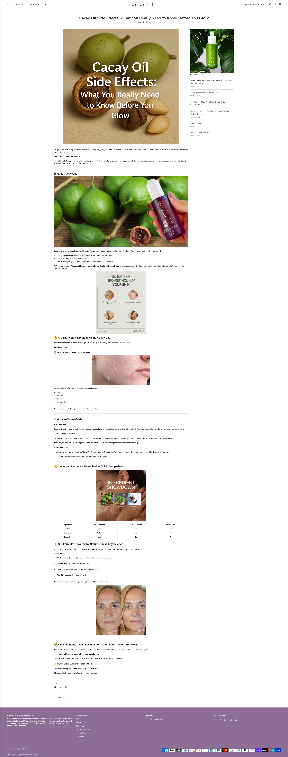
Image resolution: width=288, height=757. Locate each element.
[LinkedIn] (230, 719)
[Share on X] (60, 688)
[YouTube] (225, 719)
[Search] (270, 4)
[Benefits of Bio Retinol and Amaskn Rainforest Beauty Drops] (121, 302)
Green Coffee (195, 123)
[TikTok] (235, 719)
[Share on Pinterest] (65, 688)
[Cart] (280, 4)
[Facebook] (214, 719)
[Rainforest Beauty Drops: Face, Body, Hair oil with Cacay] (121, 246)
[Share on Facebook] (55, 688)
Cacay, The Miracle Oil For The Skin (204, 93)
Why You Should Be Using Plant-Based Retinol (208, 102)
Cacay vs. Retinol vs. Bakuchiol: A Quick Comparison (91, 466)
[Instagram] (219, 719)
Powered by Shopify (31, 754)
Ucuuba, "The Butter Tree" (200, 132)
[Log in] (275, 4)
